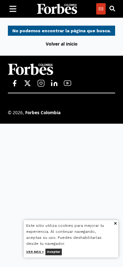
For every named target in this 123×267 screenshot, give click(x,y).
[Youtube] (67, 83)
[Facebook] (14, 83)
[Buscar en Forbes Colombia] (112, 9)
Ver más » (35, 251)
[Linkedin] (54, 83)
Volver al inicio (62, 44)
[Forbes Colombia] (57, 9)
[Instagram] (41, 83)
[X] (28, 83)
